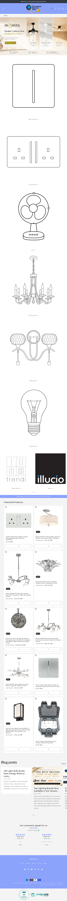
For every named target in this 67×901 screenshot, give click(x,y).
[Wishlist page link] (52, 8)
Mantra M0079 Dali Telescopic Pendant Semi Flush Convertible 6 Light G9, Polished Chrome (48, 640)
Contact (40, 863)
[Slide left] (30, 492)
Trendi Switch (16, 488)
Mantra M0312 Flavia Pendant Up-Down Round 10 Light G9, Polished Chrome (17, 685)
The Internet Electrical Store (22, 883)
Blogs (44, 863)
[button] (3, 8)
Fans (32, 250)
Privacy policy (42, 883)
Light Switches (32, 119)
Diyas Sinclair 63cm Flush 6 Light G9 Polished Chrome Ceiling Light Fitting (46, 582)
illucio (49, 488)
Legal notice (60, 884)
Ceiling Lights (33, 315)
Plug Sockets (32, 185)
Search (22, 863)
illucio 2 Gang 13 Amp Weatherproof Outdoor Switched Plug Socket (46, 742)
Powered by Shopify (33, 883)
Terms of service (43, 884)
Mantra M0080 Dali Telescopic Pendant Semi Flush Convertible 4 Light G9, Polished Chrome (18, 595)
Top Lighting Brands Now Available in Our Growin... (46, 789)
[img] (33, 828)
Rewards (28, 863)
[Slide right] (37, 492)
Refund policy (60, 883)
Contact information (51, 883)
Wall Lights (32, 381)
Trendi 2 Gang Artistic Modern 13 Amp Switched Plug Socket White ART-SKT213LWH (17, 538)
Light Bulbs (32, 446)
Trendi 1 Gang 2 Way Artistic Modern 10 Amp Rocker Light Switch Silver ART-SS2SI (48, 685)
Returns (34, 863)
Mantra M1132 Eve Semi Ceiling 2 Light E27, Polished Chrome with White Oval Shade (48, 537)
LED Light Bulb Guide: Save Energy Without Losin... (14, 774)
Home (5, 15)
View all (64, 763)
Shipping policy (52, 884)
